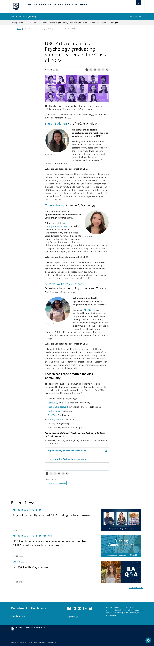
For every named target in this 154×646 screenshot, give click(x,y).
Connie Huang (54, 205)
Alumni (104, 23)
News (19, 29)
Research (53, 23)
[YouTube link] (80, 609)
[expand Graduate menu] (38, 22)
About (112, 23)
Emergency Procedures (18, 642)
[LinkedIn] (95, 70)
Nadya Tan (53, 411)
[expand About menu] (117, 22)
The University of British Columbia (15, 6)
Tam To (51, 415)
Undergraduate (17, 23)
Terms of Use (32, 642)
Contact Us (72, 617)
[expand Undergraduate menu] (25, 22)
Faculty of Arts (135, 17)
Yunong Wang (55, 419)
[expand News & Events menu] (97, 22)
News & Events (89, 23)
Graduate (32, 23)
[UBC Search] (138, 2)
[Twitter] (91, 70)
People (44, 23)
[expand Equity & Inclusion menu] (80, 22)
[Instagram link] (85, 609)
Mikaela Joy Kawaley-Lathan (63, 284)
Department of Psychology (24, 16)
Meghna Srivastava (57, 407)
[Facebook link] (69, 609)
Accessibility (52, 642)
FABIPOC (87, 310)
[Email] (99, 70)
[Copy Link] (103, 70)
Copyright (42, 642)
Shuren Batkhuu (55, 123)
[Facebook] (87, 70)
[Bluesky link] (91, 609)
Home (12, 28)
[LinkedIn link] (75, 609)
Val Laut (51, 403)
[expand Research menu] (60, 22)
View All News (136, 588)
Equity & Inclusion (70, 23)
